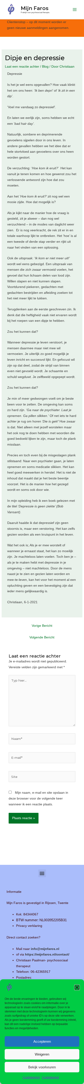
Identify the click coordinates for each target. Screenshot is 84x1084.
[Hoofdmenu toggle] (74, 9)
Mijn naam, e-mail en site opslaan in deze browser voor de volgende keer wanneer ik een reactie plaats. (38, 798)
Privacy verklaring (29, 926)
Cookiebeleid (31, 1077)
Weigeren (42, 1054)
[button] (77, 987)
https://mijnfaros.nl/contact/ (47, 954)
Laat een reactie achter (22, 66)
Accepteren (42, 1041)
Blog (45, 66)
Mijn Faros (35, 8)
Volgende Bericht (41, 637)
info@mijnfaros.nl (45, 949)
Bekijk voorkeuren (42, 1067)
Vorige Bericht (42, 625)
